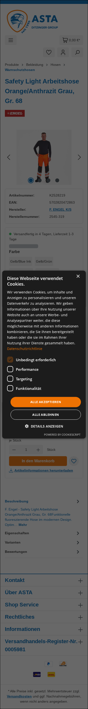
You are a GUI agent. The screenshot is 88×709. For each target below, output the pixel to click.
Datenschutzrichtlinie (24, 348)
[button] (44, 426)
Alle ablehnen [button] (45, 414)
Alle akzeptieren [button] (45, 402)
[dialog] (44, 354)
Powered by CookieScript (62, 434)
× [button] (78, 276)
